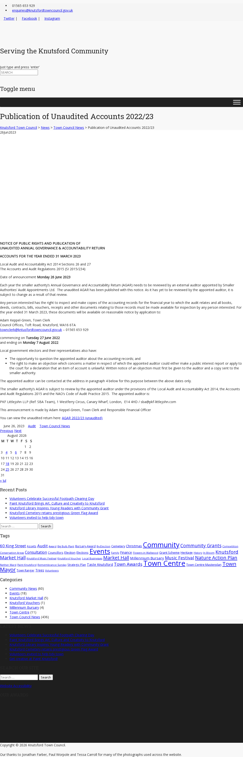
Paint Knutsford (27, 565)
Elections (82, 552)
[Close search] (1, 77)
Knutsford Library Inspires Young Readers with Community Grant (59, 508)
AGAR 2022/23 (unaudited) (82, 418)
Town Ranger (25, 570)
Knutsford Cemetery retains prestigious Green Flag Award (53, 513)
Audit (32, 426)
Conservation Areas (12, 552)
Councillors (55, 552)
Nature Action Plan (216, 557)
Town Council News (54, 426)
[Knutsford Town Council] (43, 39)
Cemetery (118, 546)
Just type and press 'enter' (20, 67)
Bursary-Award (85, 546)
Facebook (29, 18)
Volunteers (52, 570)
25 (7, 469)
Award (52, 546)
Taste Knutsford (100, 564)
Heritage (187, 552)
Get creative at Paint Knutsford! (33, 658)
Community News (23, 588)
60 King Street (13, 545)
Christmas (134, 546)
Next (18, 430)
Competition (230, 546)
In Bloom (209, 552)
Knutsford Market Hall (26, 598)
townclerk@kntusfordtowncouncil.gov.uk (31, 329)
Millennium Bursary (147, 558)
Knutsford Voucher (69, 558)
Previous (6, 430)
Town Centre (164, 563)
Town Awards (128, 564)
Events (99, 551)
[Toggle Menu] (237, 102)
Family (115, 552)
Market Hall (116, 557)
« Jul (3, 480)
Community (161, 544)
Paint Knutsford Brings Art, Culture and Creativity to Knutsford (57, 503)
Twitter (9, 18)
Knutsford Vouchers (24, 602)
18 (7, 463)
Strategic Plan (76, 565)
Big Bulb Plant (65, 546)
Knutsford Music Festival (41, 558)
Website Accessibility (16, 685)
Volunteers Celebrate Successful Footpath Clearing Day (51, 498)
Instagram (52, 18)
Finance (126, 552)
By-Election (103, 546)
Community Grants (200, 546)
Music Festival (179, 558)
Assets (31, 546)
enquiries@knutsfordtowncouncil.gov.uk (42, 10)
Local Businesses (92, 558)
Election (69, 552)
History (198, 552)
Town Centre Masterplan (203, 564)
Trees (39, 570)
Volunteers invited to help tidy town (36, 517)
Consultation (36, 552)
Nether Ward (8, 565)
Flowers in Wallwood (145, 552)
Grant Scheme (169, 552)
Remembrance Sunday (51, 565)
